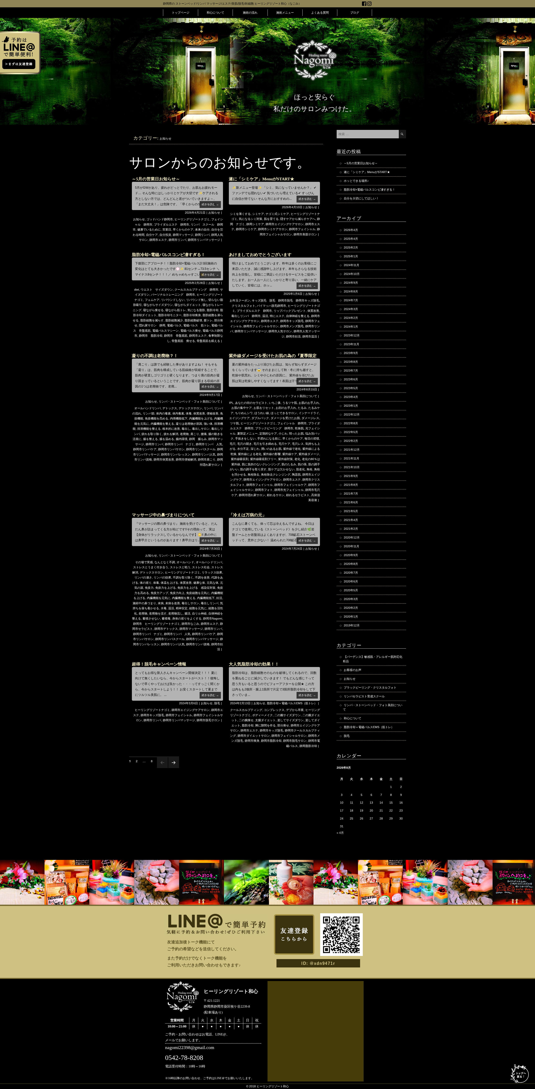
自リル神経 (199, 613)
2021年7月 (351, 493)
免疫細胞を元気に (198, 593)
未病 (161, 603)
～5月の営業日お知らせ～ (156, 179)
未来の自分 (202, 229)
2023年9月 (351, 353)
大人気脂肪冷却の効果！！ (254, 664)
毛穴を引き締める (265, 443)
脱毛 (217, 703)
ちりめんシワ (244, 413)
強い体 (208, 423)
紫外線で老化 (292, 448)
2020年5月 (351, 590)
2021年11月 (351, 458)
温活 (265, 316)
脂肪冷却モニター (170, 315)
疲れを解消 (171, 434)
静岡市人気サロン (280, 331)
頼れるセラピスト (298, 495)
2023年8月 (351, 361)
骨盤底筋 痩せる (183, 340)
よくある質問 (320, 12)
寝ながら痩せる (153, 310)
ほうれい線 (261, 413)
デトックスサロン (190, 408)
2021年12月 (352, 449)
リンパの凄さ (143, 577)
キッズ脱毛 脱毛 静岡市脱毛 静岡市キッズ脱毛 (285, 300)
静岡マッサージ (183, 234)
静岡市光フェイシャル (289, 489)
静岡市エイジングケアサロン (285, 224)
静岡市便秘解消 (186, 459)
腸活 (187, 613)
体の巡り (146, 582)
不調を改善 (202, 577)
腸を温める (166, 439)
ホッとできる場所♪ (356, 180)
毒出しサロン (201, 428)
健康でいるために (149, 229)
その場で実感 (144, 562)
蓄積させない (151, 618)
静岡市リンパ (177, 239)
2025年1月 (351, 256)
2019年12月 (352, 625)
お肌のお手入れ (309, 402)
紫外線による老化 (249, 454)
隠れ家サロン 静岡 (152, 325)
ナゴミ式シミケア (277, 213)
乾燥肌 (299, 428)
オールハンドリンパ (147, 408)
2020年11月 (351, 546)
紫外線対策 (285, 459)
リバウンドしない (173, 299)
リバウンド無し (196, 299)
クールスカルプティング (246, 710)
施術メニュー (285, 12)
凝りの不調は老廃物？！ (155, 355)
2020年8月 (351, 564)
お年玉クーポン (240, 300)
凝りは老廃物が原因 (189, 423)
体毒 (189, 413)
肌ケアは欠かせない (281, 469)
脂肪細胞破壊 (193, 320)
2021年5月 (351, 511)
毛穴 (233, 443)
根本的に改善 (171, 428)
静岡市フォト (264, 489)
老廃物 (184, 434)
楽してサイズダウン (290, 720)
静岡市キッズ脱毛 (292, 321)
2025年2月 (351, 247)
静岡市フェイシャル (302, 229)
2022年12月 (352, 414)
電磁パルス (174, 325)
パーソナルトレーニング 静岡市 (173, 294)
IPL (231, 402)
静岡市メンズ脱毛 (292, 326)
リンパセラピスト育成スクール (364, 696)
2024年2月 (351, 317)
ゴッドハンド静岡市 (159, 219)
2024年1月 (351, 326)
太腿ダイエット (265, 720)
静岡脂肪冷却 (308, 746)
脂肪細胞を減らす (152, 320)
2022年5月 (351, 432)
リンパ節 (148, 413)
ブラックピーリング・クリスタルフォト (370, 687)
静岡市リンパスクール (200, 449)
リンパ (208, 408)
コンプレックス (274, 710)
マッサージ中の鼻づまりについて (163, 515)
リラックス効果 (212, 572)
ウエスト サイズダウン (157, 289)
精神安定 (181, 608)
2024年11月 (351, 265)
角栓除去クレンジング (275, 474)
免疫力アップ (159, 593)
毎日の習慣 (311, 438)
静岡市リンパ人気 (203, 454)
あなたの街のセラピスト (251, 402)
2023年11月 (351, 344)
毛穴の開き (244, 443)
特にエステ (277, 316)
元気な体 (212, 582)
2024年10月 (352, 274)
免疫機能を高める (156, 418)
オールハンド (185, 562)
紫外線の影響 (272, 454)
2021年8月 (351, 484)
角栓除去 (253, 474)
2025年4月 (351, 238)
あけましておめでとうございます (260, 254)
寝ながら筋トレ (175, 310)
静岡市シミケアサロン (272, 229)
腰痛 (204, 434)
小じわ (283, 433)
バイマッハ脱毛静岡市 (271, 305)
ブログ (354, 12)
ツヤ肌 (234, 423)
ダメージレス (310, 418)
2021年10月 (352, 467)
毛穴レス (298, 443)
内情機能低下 (178, 418)
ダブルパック (260, 418)
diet (136, 289)
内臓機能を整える (162, 423)
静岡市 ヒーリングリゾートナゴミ (156, 623)
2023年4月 (351, 397)
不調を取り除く (183, 577)
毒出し (186, 428)
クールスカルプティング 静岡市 (196, 289)
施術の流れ (250, 12)
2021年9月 (351, 476)
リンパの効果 (162, 577)
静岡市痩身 (252, 740)
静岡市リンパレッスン (175, 454)
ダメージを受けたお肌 (285, 418)
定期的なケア (268, 433)
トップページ (180, 12)
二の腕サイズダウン (287, 715)
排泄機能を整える (149, 428)
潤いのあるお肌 (271, 448)
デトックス (169, 408)
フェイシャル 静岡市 (292, 423)
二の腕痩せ (246, 720)
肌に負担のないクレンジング (261, 464)
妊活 (219, 598)
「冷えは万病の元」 (247, 515)
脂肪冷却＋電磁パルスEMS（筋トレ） (292, 703)
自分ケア (152, 234)
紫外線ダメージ (309, 454)
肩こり (194, 434)
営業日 (166, 229)
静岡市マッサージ (191, 628)
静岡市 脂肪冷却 (150, 335)
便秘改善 (212, 413)
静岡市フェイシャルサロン (261, 326)
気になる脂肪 (196, 310)
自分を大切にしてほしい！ (361, 198)
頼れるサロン (275, 495)
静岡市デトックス (166, 628)
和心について (215, 12)
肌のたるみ (289, 464)
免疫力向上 (177, 593)
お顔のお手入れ (286, 407)
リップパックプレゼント (290, 310)
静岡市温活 (309, 336)
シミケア (258, 213)
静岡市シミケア (246, 229)
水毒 (164, 608)
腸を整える (150, 439)
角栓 (309, 469)
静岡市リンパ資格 (198, 644)
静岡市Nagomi (212, 618)
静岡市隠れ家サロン (252, 495)
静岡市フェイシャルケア (290, 484)
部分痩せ (283, 725)
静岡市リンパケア (145, 449)
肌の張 (302, 464)
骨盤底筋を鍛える (208, 340)
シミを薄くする (240, 213)
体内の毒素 (163, 413)
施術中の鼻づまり (144, 603)
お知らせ (214, 212)
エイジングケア (239, 418)
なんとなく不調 (164, 562)
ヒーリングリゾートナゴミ (192, 219)
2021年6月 (351, 502)
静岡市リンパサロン (171, 449)
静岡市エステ (158, 239)
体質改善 (313, 310)
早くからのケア (183, 229)
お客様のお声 (352, 670)
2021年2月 (351, 528)
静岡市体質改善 (164, 459)
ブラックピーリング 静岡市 (274, 428)
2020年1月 (351, 616)
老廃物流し (175, 613)
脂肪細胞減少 (174, 320)
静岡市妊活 (293, 336)
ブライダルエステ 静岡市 (171, 224)
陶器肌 (296, 474)
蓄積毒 (166, 618)
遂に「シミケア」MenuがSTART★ (261, 179)
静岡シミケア (255, 224)
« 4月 (340, 832)
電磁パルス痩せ (190, 330)
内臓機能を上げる (201, 418)
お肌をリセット (263, 407)
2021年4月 (351, 520)
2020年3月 (351, 599)
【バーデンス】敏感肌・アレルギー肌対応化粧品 (372, 659)
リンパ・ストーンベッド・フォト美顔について (189, 401)
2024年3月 (351, 309)
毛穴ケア (284, 443)
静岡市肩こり (206, 459)
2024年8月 (351, 291)
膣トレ (208, 320)
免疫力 (149, 587)
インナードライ (309, 413)
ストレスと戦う (180, 567)
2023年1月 (351, 405)
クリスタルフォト (243, 305)
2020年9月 (351, 555)
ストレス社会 (201, 567)
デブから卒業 (295, 710)
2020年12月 (352, 537)
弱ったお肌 (296, 433)
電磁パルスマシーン (165, 330)
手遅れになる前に (269, 438)
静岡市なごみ (190, 623)
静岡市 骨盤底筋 (175, 335)
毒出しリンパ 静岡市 (246, 316)
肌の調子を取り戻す (253, 469)
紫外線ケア (289, 454)
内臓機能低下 (206, 598)
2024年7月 (351, 300)
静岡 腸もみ (198, 439)
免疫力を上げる (165, 587)
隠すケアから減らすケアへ (297, 219)
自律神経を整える (298, 316)
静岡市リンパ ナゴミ (179, 444)
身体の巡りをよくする (186, 618)
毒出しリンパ (209, 603)
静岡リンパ (202, 234)
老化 (297, 459)
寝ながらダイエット (188, 305)
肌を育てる (271, 219)
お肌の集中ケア (241, 407)
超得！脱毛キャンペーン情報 (159, 664)
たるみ (302, 407)
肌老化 (300, 469)
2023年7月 (351, 370)
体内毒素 (178, 413)
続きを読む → (210, 204)
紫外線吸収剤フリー (263, 459)
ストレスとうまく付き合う (150, 567)
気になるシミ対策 (250, 219)
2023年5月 (351, 388)
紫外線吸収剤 (239, 459)
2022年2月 (351, 441)
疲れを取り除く (151, 434)
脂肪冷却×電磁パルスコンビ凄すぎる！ (168, 254)
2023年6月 (351, 379)
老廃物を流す (158, 613)
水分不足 (243, 448)
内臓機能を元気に (158, 598)
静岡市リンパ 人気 (209, 444)
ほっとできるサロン (284, 413)
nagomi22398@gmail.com (189, 1047)
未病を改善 (172, 603)
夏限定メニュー (247, 433)
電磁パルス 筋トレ (196, 325)
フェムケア (152, 299)
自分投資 (165, 234)
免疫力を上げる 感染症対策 (196, 587)
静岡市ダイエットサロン (254, 735)
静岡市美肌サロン (305, 234)
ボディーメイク (262, 715)
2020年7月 (351, 572)
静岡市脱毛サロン (208, 720)
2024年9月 (351, 282)
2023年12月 (352, 335)
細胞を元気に (198, 608)
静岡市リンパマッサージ (204, 239)
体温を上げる (169, 582)
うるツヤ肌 (289, 402)
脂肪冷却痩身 (192, 315)
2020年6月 (351, 581)
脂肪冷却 (212, 310)
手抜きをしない (245, 438)
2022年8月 (351, 423)
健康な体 (199, 582)
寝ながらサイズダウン (158, 305)
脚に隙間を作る (265, 725)
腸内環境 (181, 439)
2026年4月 (351, 230)
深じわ (255, 448)
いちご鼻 (275, 402)
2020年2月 (351, 607)
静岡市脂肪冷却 (271, 740)
